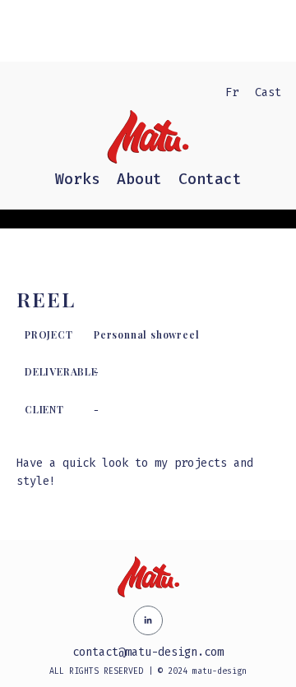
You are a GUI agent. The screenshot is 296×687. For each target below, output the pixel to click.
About (139, 179)
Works (77, 179)
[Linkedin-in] (148, 620)
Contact (210, 179)
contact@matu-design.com (148, 652)
